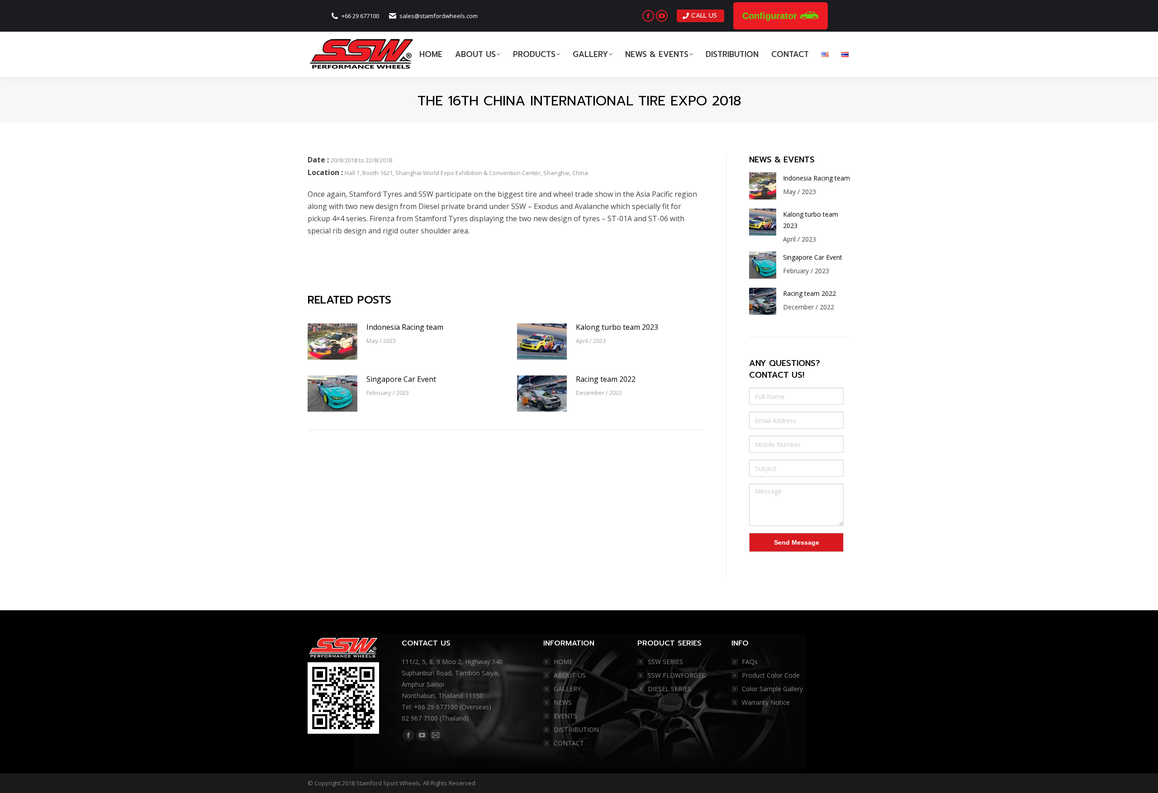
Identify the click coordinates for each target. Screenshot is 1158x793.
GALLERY (567, 688)
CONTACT (569, 743)
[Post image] (332, 341)
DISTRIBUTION (576, 729)
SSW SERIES (665, 661)
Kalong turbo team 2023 (617, 327)
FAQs (750, 661)
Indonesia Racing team (404, 327)
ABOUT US (570, 675)
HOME (563, 661)
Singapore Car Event (401, 379)
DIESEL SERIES (669, 688)
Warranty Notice (766, 702)
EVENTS (565, 716)
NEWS (563, 702)
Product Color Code (771, 675)
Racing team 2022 (606, 379)
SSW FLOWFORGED (677, 675)
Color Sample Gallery (772, 688)
